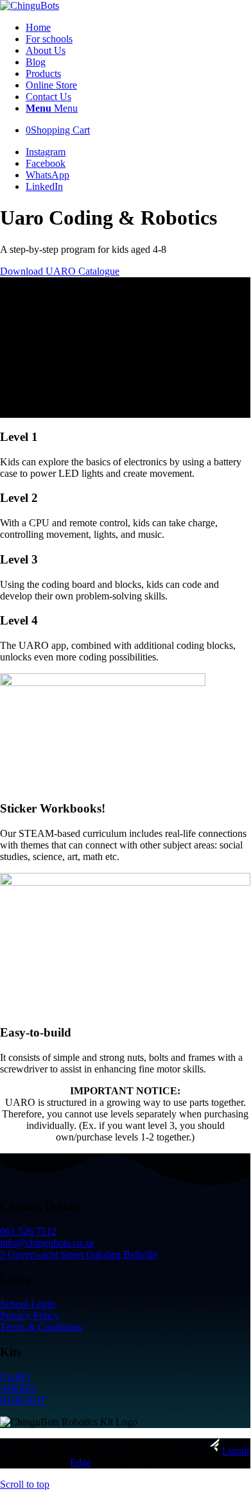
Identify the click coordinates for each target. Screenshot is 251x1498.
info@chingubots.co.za (47, 1242)
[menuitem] (138, 27)
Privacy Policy (29, 1315)
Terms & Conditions (41, 1327)
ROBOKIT (23, 1400)
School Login (27, 1303)
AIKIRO (18, 1388)
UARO (15, 1377)
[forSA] (29, 5)
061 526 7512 (28, 1231)
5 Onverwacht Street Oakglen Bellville (78, 1254)
